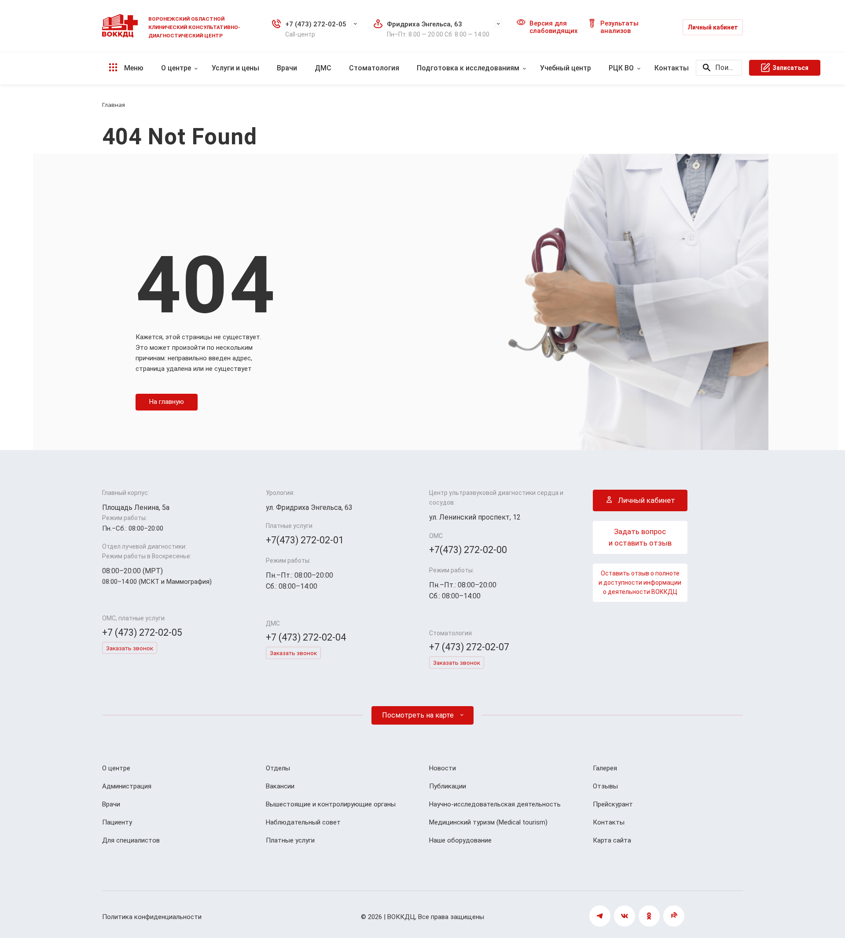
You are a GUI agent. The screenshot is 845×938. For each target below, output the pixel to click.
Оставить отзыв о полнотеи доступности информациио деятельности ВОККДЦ (640, 582)
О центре (176, 68)
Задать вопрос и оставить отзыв (640, 537)
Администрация (126, 786)
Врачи (287, 68)
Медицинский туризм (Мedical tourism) (488, 822)
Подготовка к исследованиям (468, 68)
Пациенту (117, 822)
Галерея (605, 768)
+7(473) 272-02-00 (468, 549)
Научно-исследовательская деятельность (495, 804)
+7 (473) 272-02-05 (315, 24)
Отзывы (605, 786)
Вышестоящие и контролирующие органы (331, 804)
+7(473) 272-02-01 (305, 540)
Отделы (278, 768)
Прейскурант (613, 804)
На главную (166, 402)
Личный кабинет (712, 27)
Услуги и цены (235, 68)
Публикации (447, 786)
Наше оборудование (460, 840)
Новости (442, 768)
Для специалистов (131, 840)
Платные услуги (290, 840)
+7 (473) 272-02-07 (469, 646)
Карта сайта (612, 840)
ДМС (323, 68)
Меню (132, 68)
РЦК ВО (621, 68)
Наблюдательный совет (303, 822)
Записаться (790, 67)
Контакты (671, 68)
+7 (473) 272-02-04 (306, 637)
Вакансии (280, 786)
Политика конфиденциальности (152, 917)
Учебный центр (565, 68)
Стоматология (374, 68)
